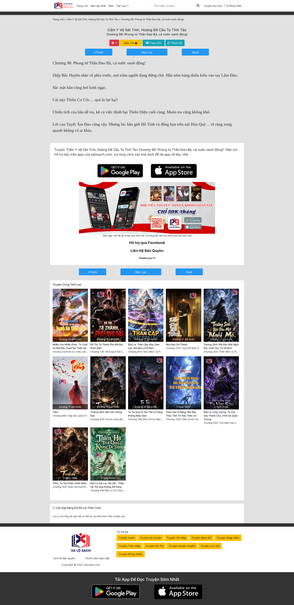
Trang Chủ (82, 5)
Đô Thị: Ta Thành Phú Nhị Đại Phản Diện (106, 346)
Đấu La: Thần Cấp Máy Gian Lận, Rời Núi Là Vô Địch (143, 346)
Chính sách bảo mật (97, 558)
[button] (214, 6)
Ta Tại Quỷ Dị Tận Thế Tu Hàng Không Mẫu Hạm (145, 414)
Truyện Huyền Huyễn (182, 546)
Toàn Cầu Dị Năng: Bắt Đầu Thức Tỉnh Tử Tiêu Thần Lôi (181, 414)
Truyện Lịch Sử (209, 546)
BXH (111, 5)
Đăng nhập (234, 5)
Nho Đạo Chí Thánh (176, 344)
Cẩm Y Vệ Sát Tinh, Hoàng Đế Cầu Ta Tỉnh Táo (147, 30)
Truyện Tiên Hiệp (129, 546)
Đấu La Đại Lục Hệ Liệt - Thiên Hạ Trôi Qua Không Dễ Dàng (107, 485)
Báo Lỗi (129, 43)
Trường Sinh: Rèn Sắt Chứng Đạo (106, 414)
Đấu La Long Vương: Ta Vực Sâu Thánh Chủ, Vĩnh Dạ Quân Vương (221, 416)
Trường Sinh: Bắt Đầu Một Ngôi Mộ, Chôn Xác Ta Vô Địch (221, 346)
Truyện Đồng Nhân (131, 554)
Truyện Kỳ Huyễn (150, 537)
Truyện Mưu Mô (201, 537)
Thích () (176, 43)
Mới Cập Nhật (99, 5)
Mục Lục (147, 52)
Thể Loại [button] (121, 5)
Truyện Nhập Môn (228, 537)
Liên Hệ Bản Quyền (147, 251)
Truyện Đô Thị (154, 546)
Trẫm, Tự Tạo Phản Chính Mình (70, 483)
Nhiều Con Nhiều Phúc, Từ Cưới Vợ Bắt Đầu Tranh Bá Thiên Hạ (70, 346)
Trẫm (55, 412)
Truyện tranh (127, 537)
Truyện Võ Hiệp (176, 537)
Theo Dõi (155, 43)
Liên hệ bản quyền (64, 558)
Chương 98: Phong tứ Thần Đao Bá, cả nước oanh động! (147, 34)
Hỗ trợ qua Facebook (147, 243)
